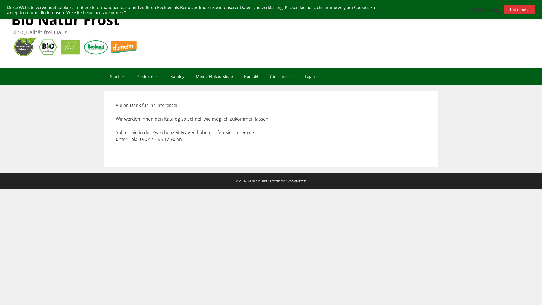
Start (114, 76)
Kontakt (251, 76)
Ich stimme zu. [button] (519, 9)
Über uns (278, 76)
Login (310, 76)
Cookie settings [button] (485, 9)
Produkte (144, 76)
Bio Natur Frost (65, 19)
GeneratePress (296, 181)
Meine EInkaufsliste (214, 76)
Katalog (178, 76)
